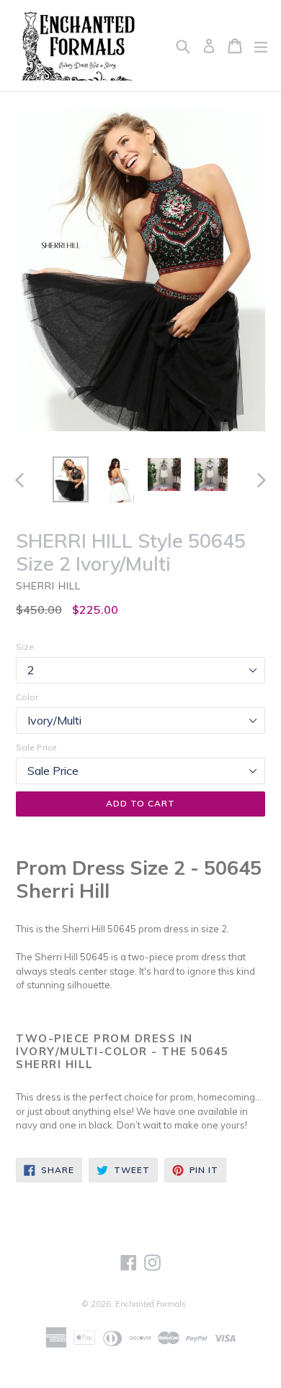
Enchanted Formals (150, 1304)
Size (25, 646)
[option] (70, 479)
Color (27, 696)
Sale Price (36, 747)
